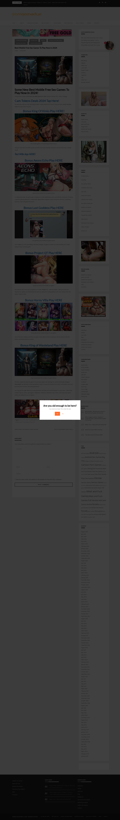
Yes (57, 413)
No (63, 413)
